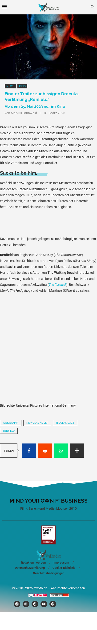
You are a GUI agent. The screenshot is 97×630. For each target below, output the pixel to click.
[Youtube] (43, 604)
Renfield (9, 430)
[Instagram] (26, 604)
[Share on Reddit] (45, 450)
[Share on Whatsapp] (61, 450)
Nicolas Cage (65, 422)
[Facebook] (17, 604)
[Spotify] (52, 604)
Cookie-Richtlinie (64, 567)
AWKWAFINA (10, 422)
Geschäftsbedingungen (48, 573)
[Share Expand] (77, 450)
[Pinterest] (35, 604)
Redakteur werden (33, 562)
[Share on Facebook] (29, 450)
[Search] (92, 7)
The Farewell (57, 285)
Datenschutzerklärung (30, 567)
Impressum (61, 562)
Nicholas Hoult (37, 422)
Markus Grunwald (24, 113)
